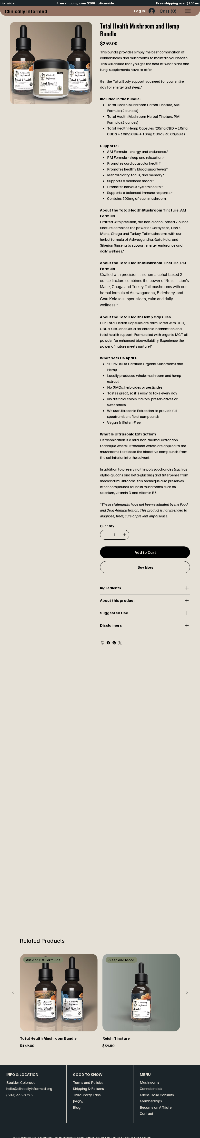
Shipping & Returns (88, 1088)
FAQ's (78, 1101)
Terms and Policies (88, 1082)
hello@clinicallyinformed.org (29, 1088)
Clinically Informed (26, 11)
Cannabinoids (151, 1088)
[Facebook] (108, 642)
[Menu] (187, 11)
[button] (169, 11)
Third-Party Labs (87, 1094)
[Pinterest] (114, 642)
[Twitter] (120, 642)
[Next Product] (187, 992)
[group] (100, 1004)
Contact (146, 1113)
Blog (76, 1107)
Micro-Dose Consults (157, 1094)
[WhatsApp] (102, 642)
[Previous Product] (13, 992)
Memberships (151, 1100)
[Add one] (124, 535)
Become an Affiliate (156, 1107)
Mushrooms (149, 1082)
